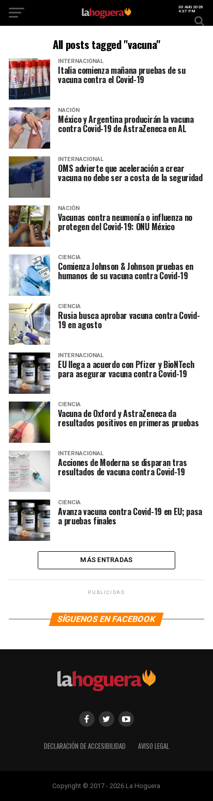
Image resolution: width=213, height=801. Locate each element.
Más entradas (106, 560)
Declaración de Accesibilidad (85, 746)
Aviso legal (153, 746)
